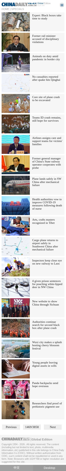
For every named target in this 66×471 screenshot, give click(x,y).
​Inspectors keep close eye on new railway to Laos (47, 262)
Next (53, 427)
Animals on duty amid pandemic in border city (46, 58)
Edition (43, 3)
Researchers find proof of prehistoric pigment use (47, 405)
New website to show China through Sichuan (45, 303)
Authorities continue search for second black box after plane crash (46, 325)
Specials (17, 9)
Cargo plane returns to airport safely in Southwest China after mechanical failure (45, 244)
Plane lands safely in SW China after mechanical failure (46, 182)
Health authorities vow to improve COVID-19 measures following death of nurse (47, 204)
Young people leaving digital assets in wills (45, 364)
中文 (16, 468)
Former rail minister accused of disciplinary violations (45, 39)
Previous (11, 427)
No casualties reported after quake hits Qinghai (46, 78)
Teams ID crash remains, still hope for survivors (46, 119)
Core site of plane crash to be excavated (46, 98)
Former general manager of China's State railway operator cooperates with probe (46, 163)
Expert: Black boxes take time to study (46, 17)
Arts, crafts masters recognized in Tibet (43, 221)
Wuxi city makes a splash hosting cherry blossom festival (47, 345)
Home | (6, 9)
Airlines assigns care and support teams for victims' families (47, 141)
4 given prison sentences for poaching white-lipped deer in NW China (47, 284)
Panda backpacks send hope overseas (45, 384)
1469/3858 (32, 427)
